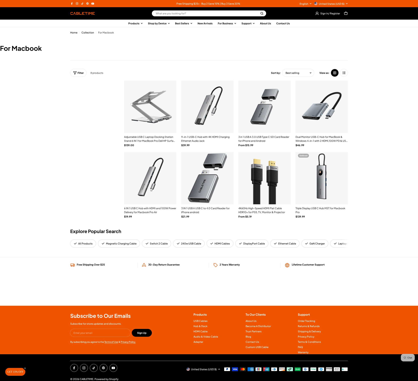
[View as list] (344, 73)
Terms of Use (111, 341)
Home (73, 32)
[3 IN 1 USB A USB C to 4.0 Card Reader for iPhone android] (207, 178)
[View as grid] (335, 73)
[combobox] (209, 13)
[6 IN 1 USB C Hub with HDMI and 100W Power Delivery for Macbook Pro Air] (150, 178)
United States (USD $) (332, 3)
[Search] (262, 13)
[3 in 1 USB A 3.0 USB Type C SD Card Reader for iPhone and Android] (264, 107)
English (304, 3)
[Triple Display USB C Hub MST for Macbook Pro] (322, 178)
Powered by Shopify (106, 379)
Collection (87, 32)
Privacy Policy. (128, 341)
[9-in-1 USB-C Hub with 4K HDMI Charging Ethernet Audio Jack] (207, 107)
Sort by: (276, 72)
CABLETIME (86, 379)
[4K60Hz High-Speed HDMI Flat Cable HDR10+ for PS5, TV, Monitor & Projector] (264, 178)
